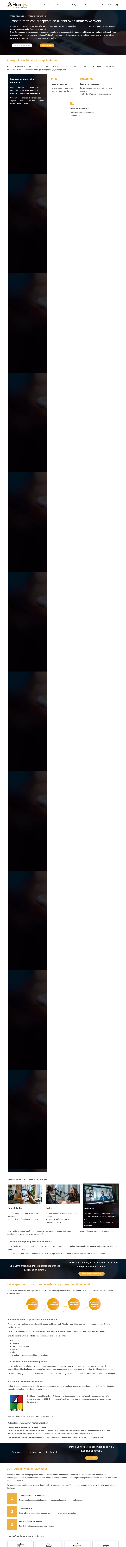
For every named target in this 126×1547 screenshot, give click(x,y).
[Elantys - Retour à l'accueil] (17, 5)
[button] (117, 5)
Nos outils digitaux (73, 5)
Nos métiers (57, 5)
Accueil (46, 5)
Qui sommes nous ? (91, 5)
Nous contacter (107, 5)
